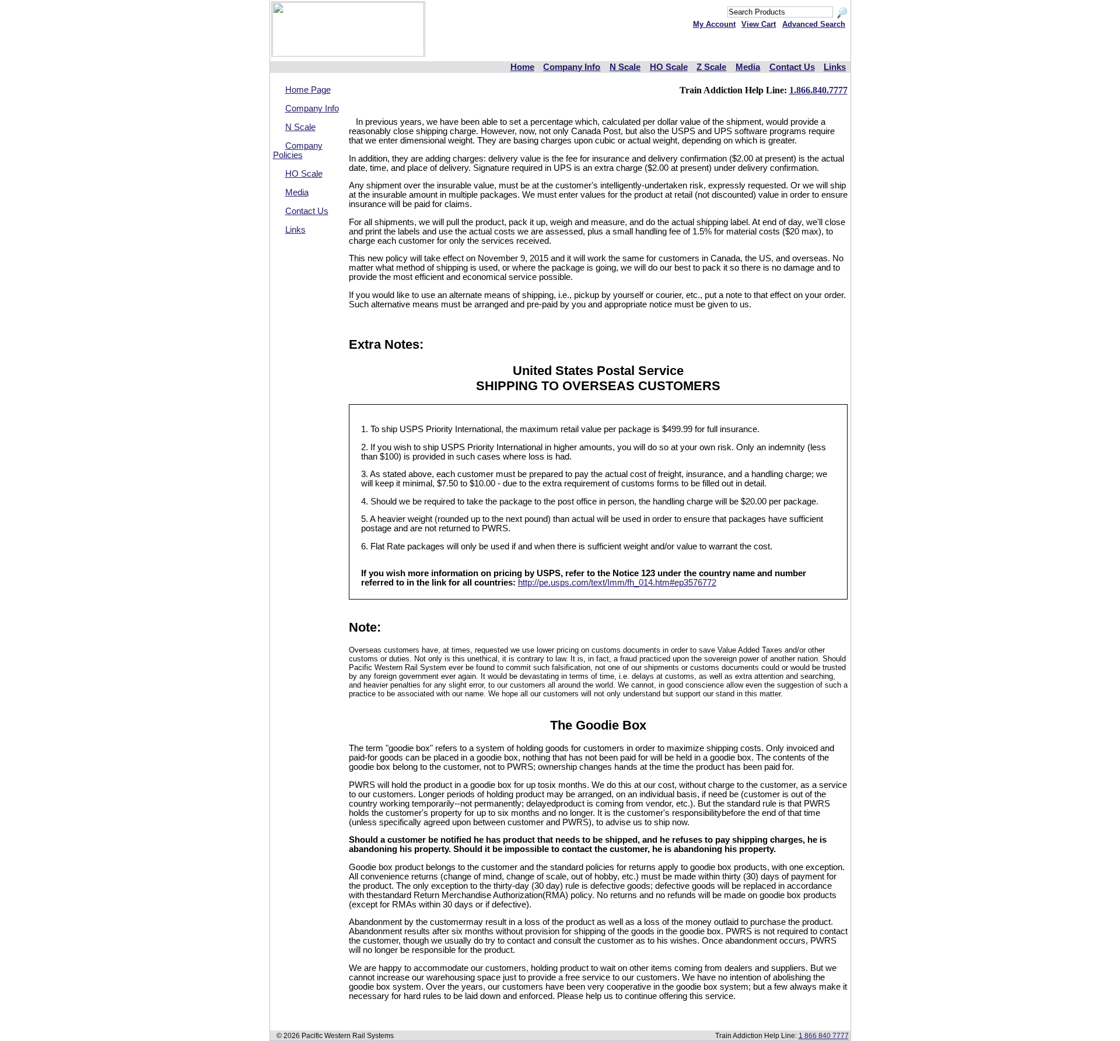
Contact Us (792, 67)
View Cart (758, 24)
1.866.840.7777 (818, 90)
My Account (714, 24)
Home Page (308, 89)
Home (522, 67)
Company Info (571, 67)
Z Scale (711, 67)
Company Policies (298, 150)
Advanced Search (813, 24)
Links (835, 67)
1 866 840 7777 (824, 1035)
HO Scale (669, 67)
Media (748, 67)
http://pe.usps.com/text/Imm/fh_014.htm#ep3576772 (617, 582)
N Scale (625, 67)
